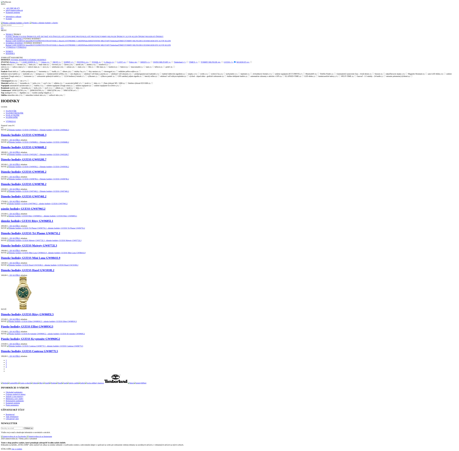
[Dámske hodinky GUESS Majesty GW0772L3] (44, 240)
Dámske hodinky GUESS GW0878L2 (23, 184)
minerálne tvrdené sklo (36, 95)
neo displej (75, 74)
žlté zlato (101, 67)
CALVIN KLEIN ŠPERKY (135, 37)
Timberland (114, 41)
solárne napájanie (83, 86)
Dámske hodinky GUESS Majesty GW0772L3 (29, 245)
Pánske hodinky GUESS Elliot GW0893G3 (27, 326)
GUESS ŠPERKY (27, 37)
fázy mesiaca (95, 71)
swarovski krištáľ (73, 83)
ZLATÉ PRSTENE (92, 37)
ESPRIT (39, 41)
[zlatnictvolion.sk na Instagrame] (39, 436)
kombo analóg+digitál (42, 93)
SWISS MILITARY (102, 41)
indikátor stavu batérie (10, 74)
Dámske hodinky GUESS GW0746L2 (23, 196)
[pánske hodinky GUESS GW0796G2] (37, 204)
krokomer (29, 76)
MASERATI (152, 41)
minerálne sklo (15, 95)
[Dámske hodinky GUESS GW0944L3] (38, 130)
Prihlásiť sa (28, 428)
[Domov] (29, 23)
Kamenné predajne (13, 12)
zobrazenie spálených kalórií (49, 76)
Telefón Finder (327, 74)
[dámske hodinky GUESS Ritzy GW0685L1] (42, 216)
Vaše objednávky (12, 417)
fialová (124, 67)
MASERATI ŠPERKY (155, 37)
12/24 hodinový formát (74, 76)
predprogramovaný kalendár (146, 74)
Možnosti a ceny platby (14, 399)
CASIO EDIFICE (18, 41)
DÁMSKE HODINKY (15, 43)
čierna (68, 65)
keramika (25, 83)
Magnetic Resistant (416, 74)
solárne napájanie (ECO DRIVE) (289, 74)
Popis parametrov (12, 405)
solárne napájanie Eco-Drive (106, 86)
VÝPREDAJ (11, 47)
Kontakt (9, 19)
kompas (40, 74)
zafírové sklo (56, 95)
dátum (67, 71)
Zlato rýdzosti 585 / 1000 (114, 83)
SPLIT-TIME (347, 76)
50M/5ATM (70, 90)
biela (32, 65)
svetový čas (217, 74)
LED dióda (309, 76)
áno (14, 81)
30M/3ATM (53, 90)
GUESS (144, 41)
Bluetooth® (311, 74)
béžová (10, 65)
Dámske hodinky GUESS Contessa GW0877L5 (29, 351)
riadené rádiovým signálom (173, 74)
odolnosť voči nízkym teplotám (173, 76)
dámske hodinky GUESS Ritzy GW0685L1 (27, 220)
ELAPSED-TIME (293, 76)
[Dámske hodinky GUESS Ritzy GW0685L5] (23, 309)
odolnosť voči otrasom (121, 74)
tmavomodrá (137, 67)
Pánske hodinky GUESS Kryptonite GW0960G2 (30, 338)
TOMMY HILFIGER (133, 41)
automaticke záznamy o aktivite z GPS (266, 76)
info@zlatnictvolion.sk (14, 10)
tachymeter (232, 74)
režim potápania (28, 71)
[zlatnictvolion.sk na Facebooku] (14, 436)
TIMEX (122, 41)
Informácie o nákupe (13, 17)
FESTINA (46, 41)
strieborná (58, 67)
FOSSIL (53, 41)
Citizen (27, 41)
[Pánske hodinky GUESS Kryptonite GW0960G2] (46, 334)
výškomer (93, 76)
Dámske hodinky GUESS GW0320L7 (23, 159)
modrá (91, 65)
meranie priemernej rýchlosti (398, 76)
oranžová (103, 65)
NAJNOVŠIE (11, 111)
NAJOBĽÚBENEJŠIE (14, 113)
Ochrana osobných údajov (16, 394)
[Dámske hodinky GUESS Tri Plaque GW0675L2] (46, 228)
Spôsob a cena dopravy (14, 397)
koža (37, 83)
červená (56, 65)
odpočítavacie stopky (395, 74)
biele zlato (44, 65)
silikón (58, 83)
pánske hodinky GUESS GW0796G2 (23, 208)
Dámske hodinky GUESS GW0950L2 (23, 171)
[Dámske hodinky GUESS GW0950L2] (38, 167)
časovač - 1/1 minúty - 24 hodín (370, 76)
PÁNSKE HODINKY (14, 39)
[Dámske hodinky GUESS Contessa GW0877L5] (45, 346)
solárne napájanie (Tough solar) (59, 86)
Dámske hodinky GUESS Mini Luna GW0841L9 (30, 257)
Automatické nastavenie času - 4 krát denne (354, 74)
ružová (5, 67)
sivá (46, 67)
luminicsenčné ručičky (57, 74)
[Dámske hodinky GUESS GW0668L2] (38, 142)
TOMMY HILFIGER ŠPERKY (112, 37)
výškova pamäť (108, 76)
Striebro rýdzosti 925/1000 (139, 83)
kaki (149, 67)
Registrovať (10, 414)
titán (97, 83)
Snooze (379, 74)
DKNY (33, 41)
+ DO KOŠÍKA (14, 140)
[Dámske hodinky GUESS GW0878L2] (38, 179)
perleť (169, 67)
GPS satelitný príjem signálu (130, 76)
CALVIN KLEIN (164, 41)
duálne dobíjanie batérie (237, 76)
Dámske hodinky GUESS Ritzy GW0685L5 (27, 314)
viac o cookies (16, 449)
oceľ (47, 83)
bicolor (21, 65)
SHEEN (91, 41)
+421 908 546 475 (13, 8)
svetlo (204, 74)
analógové (11, 93)
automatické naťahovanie (20, 86)
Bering (8, 41)
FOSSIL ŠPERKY (13, 37)
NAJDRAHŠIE (12, 117)
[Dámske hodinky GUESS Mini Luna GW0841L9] (46, 253)
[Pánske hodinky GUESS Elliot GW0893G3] (42, 321)
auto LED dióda (435, 74)
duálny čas (80, 71)
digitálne (25, 93)
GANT (66, 41)
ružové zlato (34, 67)
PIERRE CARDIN (76, 41)
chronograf (110, 71)
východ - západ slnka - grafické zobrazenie (206, 76)
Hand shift (13, 71)
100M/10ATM (19, 90)
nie (23, 81)
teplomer (245, 74)
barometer (44, 71)
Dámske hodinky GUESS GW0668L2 (23, 147)
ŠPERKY (9, 34)
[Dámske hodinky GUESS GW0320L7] (38, 154)
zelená (71, 67)
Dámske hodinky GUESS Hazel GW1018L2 (27, 270)
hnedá (80, 65)
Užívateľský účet (12, 419)
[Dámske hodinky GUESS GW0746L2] (38, 191)
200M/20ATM (37, 90)
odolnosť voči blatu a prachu (96, 74)
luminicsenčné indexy (328, 76)
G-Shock (60, 41)
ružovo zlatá (18, 67)
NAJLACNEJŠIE (12, 115)
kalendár (28, 74)
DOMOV (9, 51)
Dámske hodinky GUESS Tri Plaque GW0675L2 (30, 233)
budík (56, 71)
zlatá (81, 67)
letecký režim (151, 76)
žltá (91, 67)
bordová (113, 67)
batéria (39, 86)
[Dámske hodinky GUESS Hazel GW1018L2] (42, 265)
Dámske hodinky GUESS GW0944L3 (23, 134)
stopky (192, 74)
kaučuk (12, 83)
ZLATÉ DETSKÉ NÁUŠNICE (46, 37)
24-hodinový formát (262, 74)
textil (88, 83)
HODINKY (10, 54)
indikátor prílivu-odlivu (128, 71)
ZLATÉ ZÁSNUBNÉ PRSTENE (72, 37)
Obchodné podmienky (14, 392)
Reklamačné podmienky (15, 401)
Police (86, 41)
